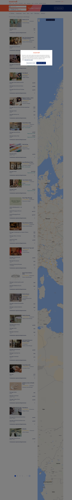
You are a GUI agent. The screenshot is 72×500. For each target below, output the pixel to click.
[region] (36, 57)
